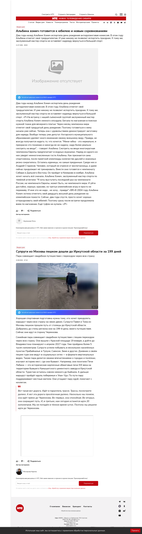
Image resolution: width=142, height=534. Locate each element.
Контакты (87, 507)
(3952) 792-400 (74, 524)
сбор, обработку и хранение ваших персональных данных (66, 238)
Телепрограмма (61, 22)
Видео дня (40, 22)
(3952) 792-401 (66, 519)
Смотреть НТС (48, 14)
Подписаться (88, 233)
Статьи (31, 22)
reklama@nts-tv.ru (71, 525)
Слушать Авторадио (66, 14)
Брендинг (77, 507)
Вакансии (66, 507)
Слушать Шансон (86, 14)
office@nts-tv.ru (75, 519)
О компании (55, 507)
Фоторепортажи (83, 22)
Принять (135, 530)
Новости (49, 22)
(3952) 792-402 (74, 521)
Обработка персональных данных (71, 511)
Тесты (72, 22)
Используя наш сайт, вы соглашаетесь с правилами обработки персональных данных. (65, 530)
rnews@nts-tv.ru (71, 522)
